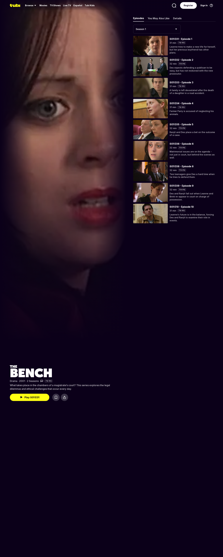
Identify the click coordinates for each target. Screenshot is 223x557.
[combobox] (156, 29)
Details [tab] (177, 18)
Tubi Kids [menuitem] (90, 5)
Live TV (67, 5)
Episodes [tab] (138, 18)
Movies (43, 5)
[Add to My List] (56, 397)
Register (188, 5)
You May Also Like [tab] (158, 18)
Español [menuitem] (77, 5)
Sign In (204, 5)
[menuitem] (31, 5)
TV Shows (55, 5)
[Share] (64, 397)
